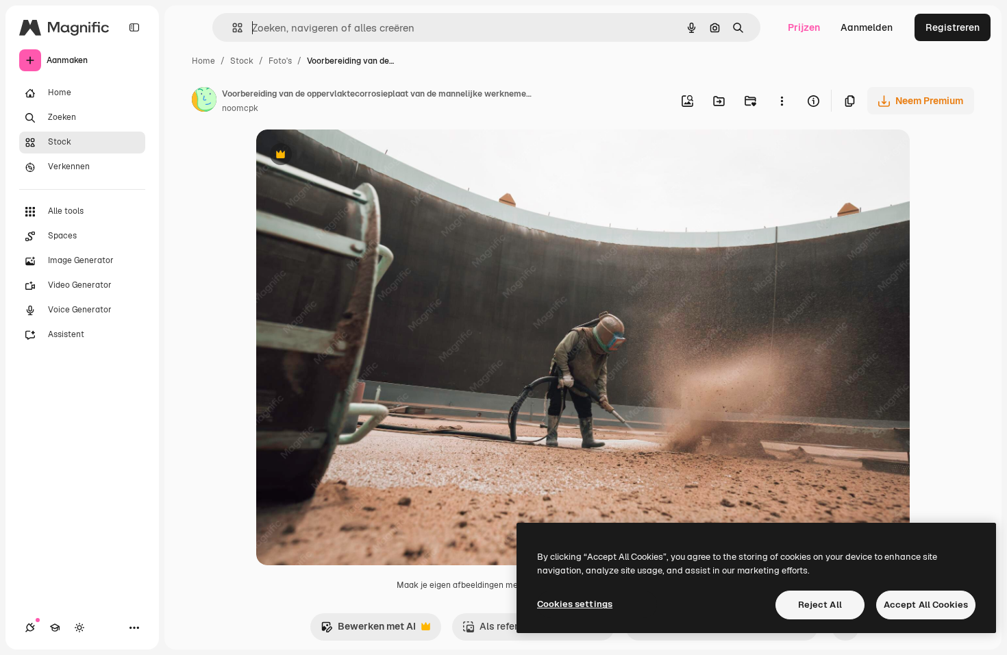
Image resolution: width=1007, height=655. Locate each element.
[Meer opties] (781, 100)
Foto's (280, 60)
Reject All (820, 604)
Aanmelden (867, 27)
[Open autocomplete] (232, 28)
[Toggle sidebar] (134, 27)
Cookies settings (574, 604)
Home (203, 60)
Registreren (952, 27)
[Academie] (55, 628)
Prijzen (804, 27)
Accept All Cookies (926, 604)
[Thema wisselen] (79, 628)
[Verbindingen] (30, 628)
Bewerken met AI (368, 630)
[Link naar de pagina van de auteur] (204, 101)
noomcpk (240, 108)
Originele (346, 155)
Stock (241, 60)
